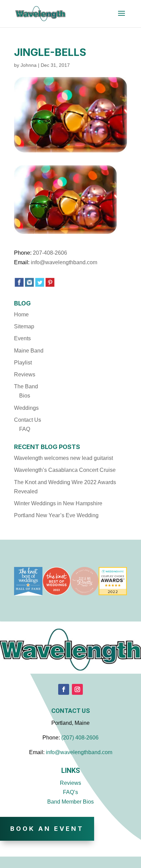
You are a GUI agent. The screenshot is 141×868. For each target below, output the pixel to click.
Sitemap (24, 326)
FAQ (24, 429)
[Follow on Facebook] (63, 689)
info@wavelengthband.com (64, 262)
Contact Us (27, 420)
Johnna (29, 65)
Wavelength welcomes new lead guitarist (63, 458)
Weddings (26, 408)
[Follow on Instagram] (77, 689)
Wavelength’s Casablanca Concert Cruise (65, 470)
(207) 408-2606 (80, 737)
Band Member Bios (70, 802)
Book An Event (47, 828)
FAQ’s (70, 792)
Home (21, 314)
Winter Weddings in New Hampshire (58, 503)
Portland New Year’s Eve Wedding (56, 515)
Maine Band (28, 351)
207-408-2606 (50, 253)
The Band (26, 386)
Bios (24, 396)
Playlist (23, 362)
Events (22, 338)
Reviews (24, 374)
